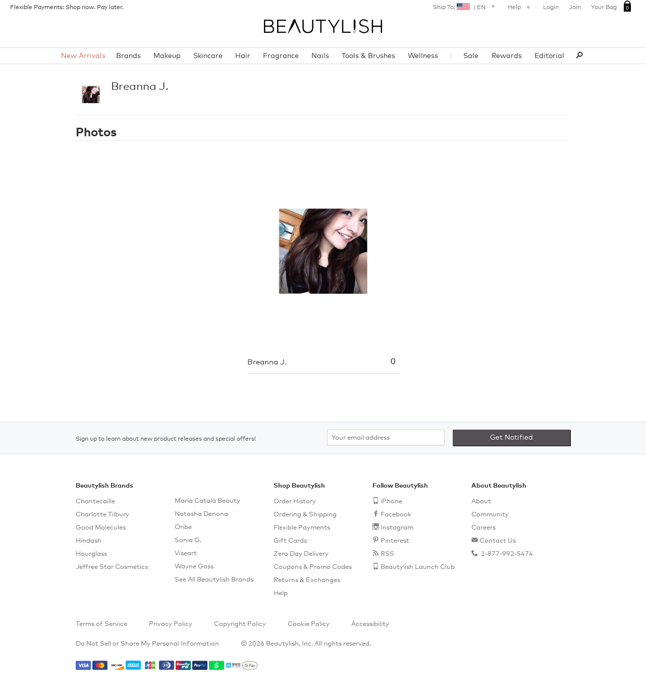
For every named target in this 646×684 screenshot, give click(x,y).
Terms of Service (101, 624)
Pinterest (395, 541)
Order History (295, 501)
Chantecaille (95, 501)
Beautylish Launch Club (418, 567)
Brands (128, 56)
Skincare (208, 56)
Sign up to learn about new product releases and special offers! (166, 439)
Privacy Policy (170, 624)
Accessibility (370, 624)
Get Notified (511, 437)
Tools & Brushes (368, 56)
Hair (242, 56)
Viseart (186, 553)
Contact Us (497, 541)
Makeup (167, 56)
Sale (470, 56)
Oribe (183, 527)
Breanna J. (140, 86)
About (481, 501)
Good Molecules (101, 527)
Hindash (88, 541)
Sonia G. (188, 540)
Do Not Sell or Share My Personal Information (147, 644)
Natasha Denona (201, 514)
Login (551, 8)
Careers (483, 527)
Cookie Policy (309, 624)
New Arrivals (83, 56)
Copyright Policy (240, 624)
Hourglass (91, 554)
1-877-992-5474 (506, 554)
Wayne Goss (194, 566)
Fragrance (281, 56)
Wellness (423, 56)
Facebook (396, 514)
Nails (320, 56)
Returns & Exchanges (307, 580)
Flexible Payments (302, 527)
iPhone (391, 501)
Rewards (507, 56)
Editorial (549, 56)
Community (490, 514)
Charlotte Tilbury (102, 514)
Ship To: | (459, 8)
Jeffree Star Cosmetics (112, 567)
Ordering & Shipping (305, 514)
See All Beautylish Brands (214, 579)
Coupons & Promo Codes (313, 567)
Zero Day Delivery (301, 554)
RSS (387, 554)
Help (515, 8)
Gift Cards (290, 541)
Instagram (397, 527)
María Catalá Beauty (207, 501)
